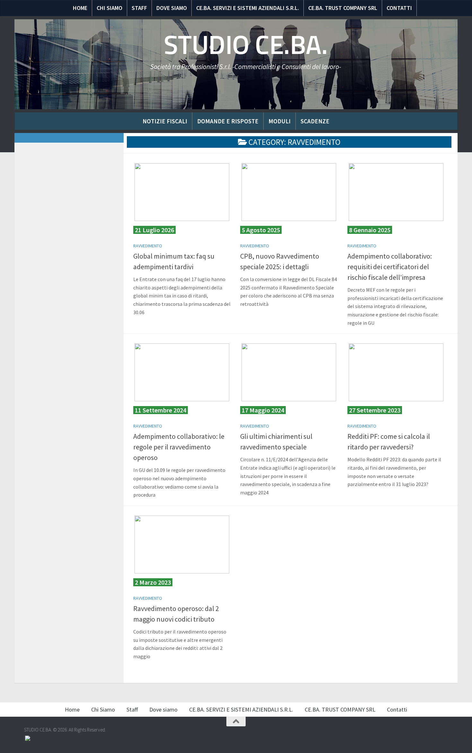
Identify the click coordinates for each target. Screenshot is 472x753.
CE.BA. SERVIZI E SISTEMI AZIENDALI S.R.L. (247, 8)
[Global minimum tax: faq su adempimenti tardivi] (182, 192)
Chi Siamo (109, 8)
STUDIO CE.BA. (246, 45)
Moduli (279, 121)
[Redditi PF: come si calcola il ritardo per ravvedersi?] (396, 372)
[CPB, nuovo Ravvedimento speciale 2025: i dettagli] (288, 192)
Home (80, 8)
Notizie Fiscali (165, 121)
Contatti (399, 8)
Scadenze (315, 121)
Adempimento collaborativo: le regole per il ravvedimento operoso (178, 447)
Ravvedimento (147, 246)
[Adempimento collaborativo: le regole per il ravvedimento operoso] (182, 372)
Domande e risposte (227, 121)
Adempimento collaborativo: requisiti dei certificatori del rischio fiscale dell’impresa (389, 267)
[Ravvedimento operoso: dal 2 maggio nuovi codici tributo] (182, 544)
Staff (139, 8)
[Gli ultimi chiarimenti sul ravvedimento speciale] (288, 372)
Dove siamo (171, 8)
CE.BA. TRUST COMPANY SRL (342, 8)
